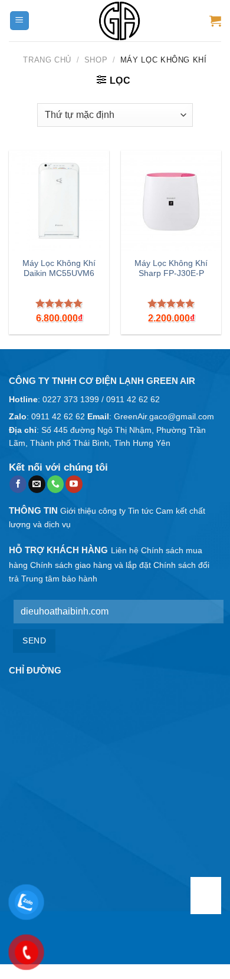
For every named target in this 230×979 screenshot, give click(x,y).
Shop (96, 59)
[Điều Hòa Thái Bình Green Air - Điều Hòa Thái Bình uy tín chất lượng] (120, 20)
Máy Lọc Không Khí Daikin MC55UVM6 (59, 268)
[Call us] (55, 484)
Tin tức (140, 510)
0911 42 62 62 (133, 399)
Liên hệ (125, 550)
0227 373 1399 (70, 399)
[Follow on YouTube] (74, 484)
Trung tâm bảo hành (59, 578)
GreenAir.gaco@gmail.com (164, 416)
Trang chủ (47, 59)
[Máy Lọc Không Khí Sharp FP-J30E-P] (171, 200)
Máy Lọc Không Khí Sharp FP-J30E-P (171, 268)
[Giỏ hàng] (215, 21)
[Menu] (19, 21)
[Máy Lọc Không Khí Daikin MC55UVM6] (59, 200)
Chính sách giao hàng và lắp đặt (90, 565)
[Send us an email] (36, 484)
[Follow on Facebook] (18, 484)
